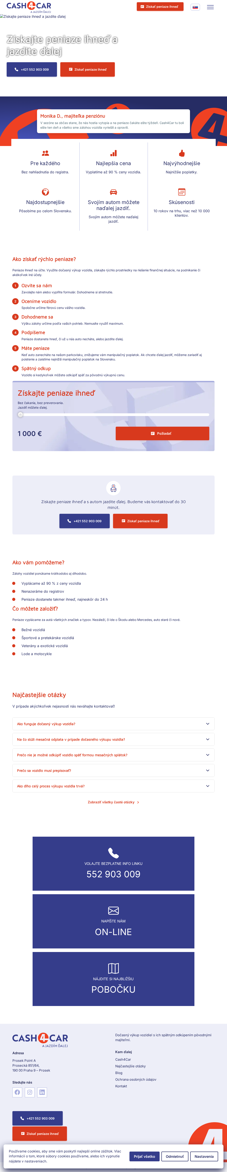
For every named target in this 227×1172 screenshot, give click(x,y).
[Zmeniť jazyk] (195, 7)
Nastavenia (204, 1156)
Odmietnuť (175, 1156)
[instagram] (30, 1092)
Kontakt (121, 1086)
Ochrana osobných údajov (135, 1079)
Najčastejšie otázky (130, 1066)
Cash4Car (123, 1059)
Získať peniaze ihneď (162, 6)
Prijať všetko (144, 1156)
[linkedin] (42, 1092)
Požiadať (164, 433)
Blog (118, 1073)
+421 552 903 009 (35, 69)
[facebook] (17, 1092)
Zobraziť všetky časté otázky (111, 802)
